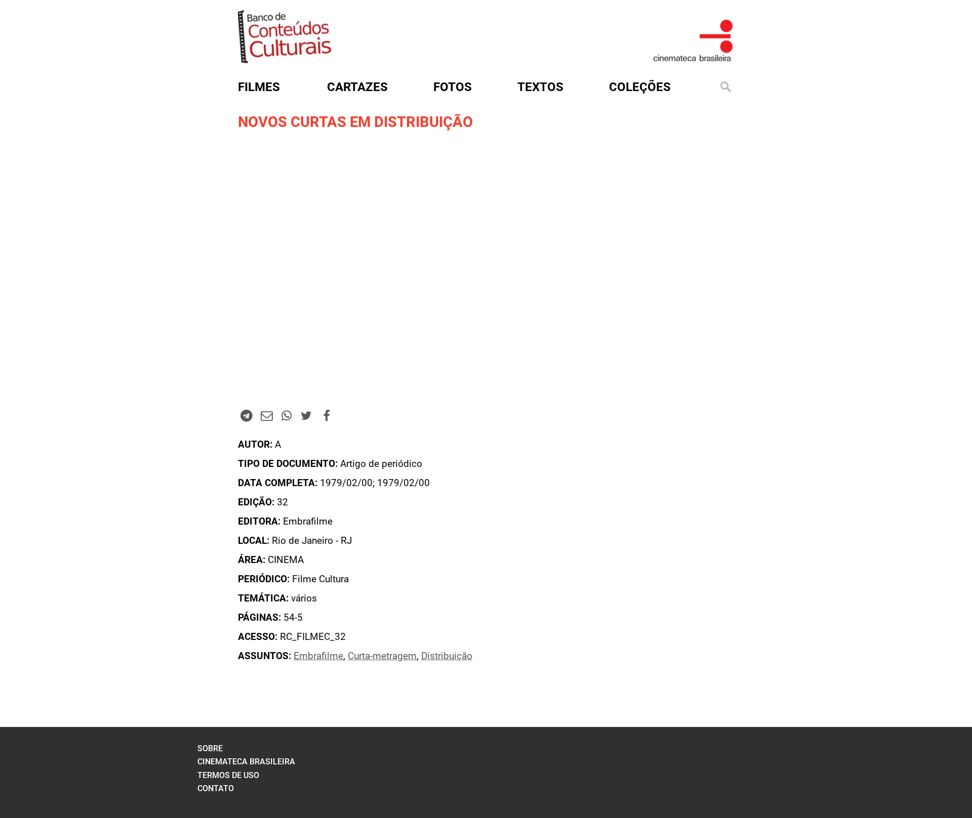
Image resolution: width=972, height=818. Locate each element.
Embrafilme (318, 656)
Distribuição (446, 656)
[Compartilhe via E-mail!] (266, 415)
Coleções (640, 87)
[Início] (284, 60)
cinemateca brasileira (246, 761)
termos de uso (228, 775)
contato (215, 788)
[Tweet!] (306, 415)
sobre (210, 748)
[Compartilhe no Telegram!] (246, 415)
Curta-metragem (382, 656)
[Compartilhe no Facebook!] (326, 415)
